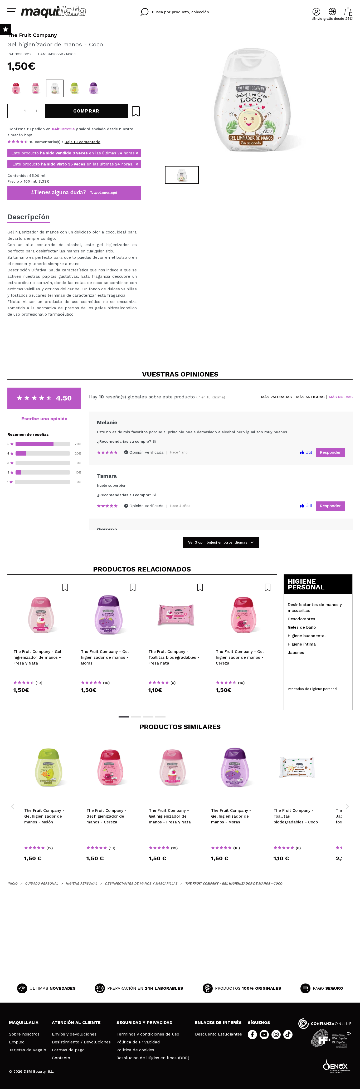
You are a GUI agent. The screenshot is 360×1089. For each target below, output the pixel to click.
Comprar (41, 699)
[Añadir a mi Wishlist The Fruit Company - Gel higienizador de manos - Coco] (136, 111)
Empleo (17, 1042)
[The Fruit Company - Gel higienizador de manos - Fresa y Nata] (35, 88)
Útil (308, 452)
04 (54, 129)
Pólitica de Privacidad (138, 1042)
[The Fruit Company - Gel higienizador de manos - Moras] (93, 88)
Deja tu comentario (82, 142)
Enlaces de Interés (218, 1022)
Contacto (61, 1058)
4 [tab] (160, 716)
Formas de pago (68, 1050)
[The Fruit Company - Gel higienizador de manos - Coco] (55, 88)
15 (70, 129)
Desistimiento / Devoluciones (81, 1042)
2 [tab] (136, 716)
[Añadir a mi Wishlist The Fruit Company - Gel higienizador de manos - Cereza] (243, 587)
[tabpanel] (251, 97)
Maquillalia (23, 1022)
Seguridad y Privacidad (144, 1022)
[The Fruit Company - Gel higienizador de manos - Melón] (74, 88)
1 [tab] (124, 716)
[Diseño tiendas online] (337, 1066)
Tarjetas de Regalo (27, 1050)
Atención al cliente (76, 1022)
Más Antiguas (310, 397)
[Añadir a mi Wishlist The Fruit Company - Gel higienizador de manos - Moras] (108, 587)
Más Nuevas (341, 397)
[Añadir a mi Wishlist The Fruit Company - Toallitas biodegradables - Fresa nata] (176, 587)
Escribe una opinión (44, 418)
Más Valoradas (276, 397)
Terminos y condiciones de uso (147, 1034)
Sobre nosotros (24, 1034)
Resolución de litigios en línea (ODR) (152, 1058)
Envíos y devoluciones (74, 1034)
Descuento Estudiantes (218, 1034)
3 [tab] (148, 716)
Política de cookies (135, 1050)
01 (62, 129)
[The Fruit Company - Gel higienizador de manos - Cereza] (16, 88)
